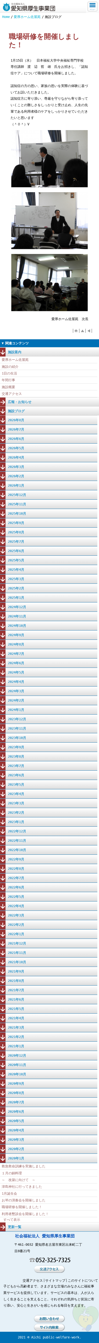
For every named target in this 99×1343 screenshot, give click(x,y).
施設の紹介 (10, 367)
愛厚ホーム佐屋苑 (27, 16)
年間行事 (8, 380)
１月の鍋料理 (12, 1173)
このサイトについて (83, 1280)
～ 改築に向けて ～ (18, 1180)
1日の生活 (9, 373)
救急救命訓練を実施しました (23, 1166)
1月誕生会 (9, 1193)
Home (6, 16)
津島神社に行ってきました (22, 1186)
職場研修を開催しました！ (22, 1207)
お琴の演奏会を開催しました (23, 1200)
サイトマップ (55, 1280)
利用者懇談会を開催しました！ (25, 1214)
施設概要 (8, 387)
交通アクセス (12, 394)
